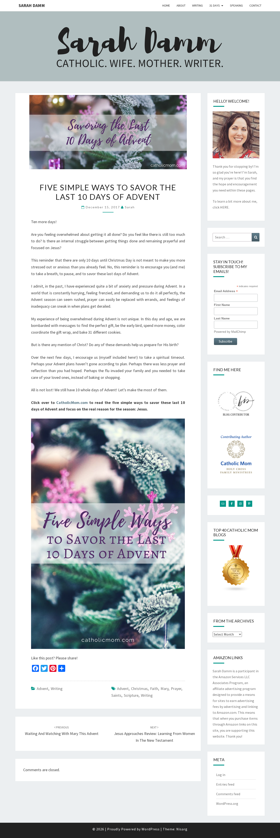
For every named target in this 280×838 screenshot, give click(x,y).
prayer (176, 688)
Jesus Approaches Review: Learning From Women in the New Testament (154, 734)
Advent (42, 688)
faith (154, 688)
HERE (224, 207)
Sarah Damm (32, 5)
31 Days (214, 5)
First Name (222, 305)
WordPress (151, 829)
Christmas (139, 688)
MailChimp (238, 331)
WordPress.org (227, 803)
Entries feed (225, 784)
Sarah (130, 207)
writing (57, 688)
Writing (197, 5)
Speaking (236, 5)
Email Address (226, 291)
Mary (164, 688)
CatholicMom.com (72, 402)
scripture (131, 695)
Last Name (222, 318)
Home (166, 5)
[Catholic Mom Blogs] (236, 570)
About (181, 5)
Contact (255, 5)
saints (116, 695)
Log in (220, 774)
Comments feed (228, 794)
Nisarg (181, 829)
